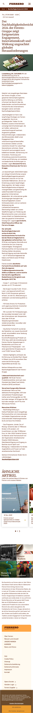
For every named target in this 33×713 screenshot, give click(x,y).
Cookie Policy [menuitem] (8, 659)
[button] (13, 531)
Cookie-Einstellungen (17, 703)
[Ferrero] (16, 4)
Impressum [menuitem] (8, 669)
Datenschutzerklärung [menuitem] (12, 664)
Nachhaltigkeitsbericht (10, 459)
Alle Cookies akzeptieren (16, 711)
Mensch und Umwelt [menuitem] (11, 639)
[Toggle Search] (4, 4)
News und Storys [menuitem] (10, 647)
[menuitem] (10, 682)
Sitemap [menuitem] (7, 662)
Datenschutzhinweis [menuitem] (11, 667)
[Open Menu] (29, 4)
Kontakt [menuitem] (7, 672)
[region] (16, 701)
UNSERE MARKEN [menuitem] (10, 642)
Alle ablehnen (16, 707)
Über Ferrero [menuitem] (8, 636)
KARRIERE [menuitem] (7, 644)
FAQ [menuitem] (5, 656)
